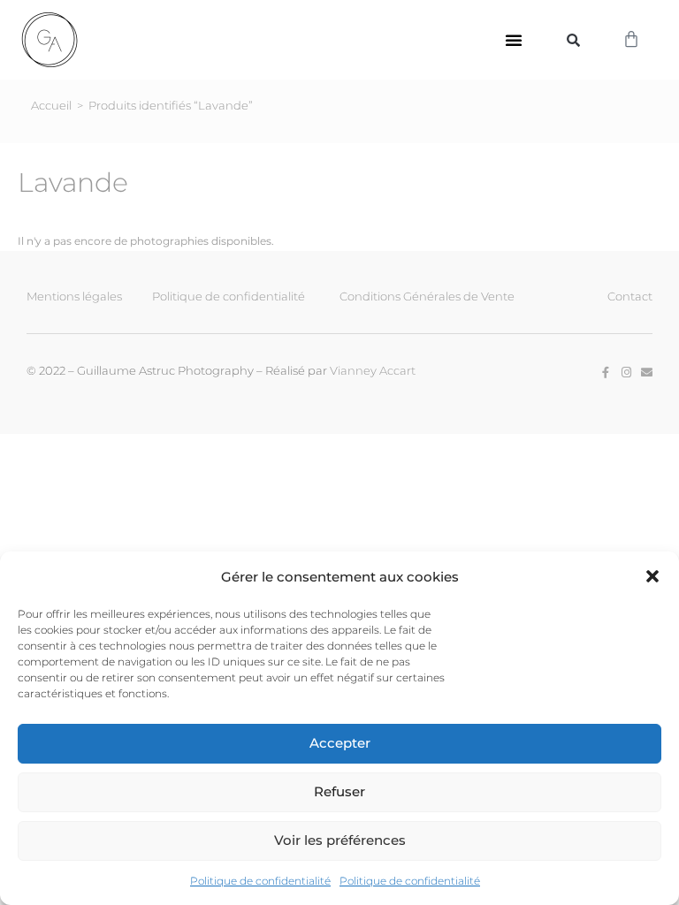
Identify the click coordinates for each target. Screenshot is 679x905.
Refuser (339, 791)
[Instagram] (626, 372)
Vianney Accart (373, 370)
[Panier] (631, 39)
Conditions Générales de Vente (427, 296)
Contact (629, 296)
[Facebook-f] (606, 372)
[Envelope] (646, 372)
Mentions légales (74, 296)
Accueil (51, 105)
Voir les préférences (340, 840)
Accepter (339, 742)
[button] (652, 576)
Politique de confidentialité (260, 880)
